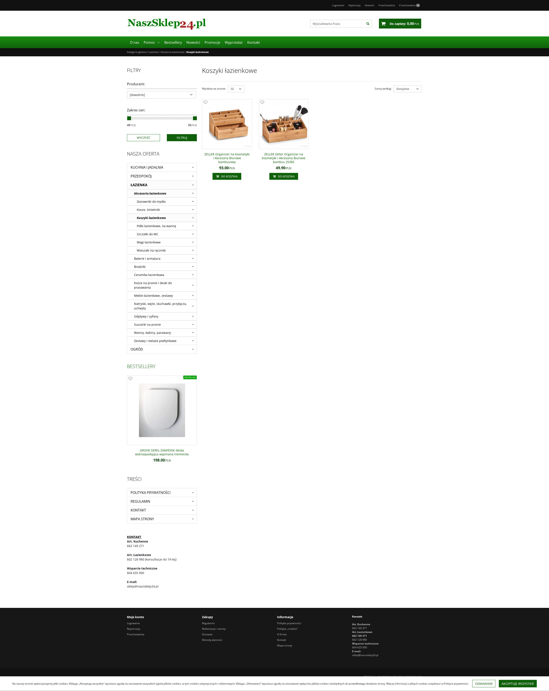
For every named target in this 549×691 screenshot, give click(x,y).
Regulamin (140, 501)
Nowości (193, 42)
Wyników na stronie (214, 88)
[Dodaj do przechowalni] (205, 102)
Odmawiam (484, 684)
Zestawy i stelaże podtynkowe (155, 341)
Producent (136, 84)
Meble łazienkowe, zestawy (153, 296)
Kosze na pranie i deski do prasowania (153, 285)
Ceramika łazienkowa (149, 275)
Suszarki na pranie (147, 324)
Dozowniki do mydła (151, 201)
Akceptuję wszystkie (518, 684)
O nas (134, 42)
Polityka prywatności (150, 492)
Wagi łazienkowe (149, 242)
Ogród (137, 349)
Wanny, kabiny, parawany (152, 333)
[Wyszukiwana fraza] (368, 23)
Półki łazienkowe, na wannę (156, 226)
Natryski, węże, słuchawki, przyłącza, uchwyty (160, 306)
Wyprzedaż (234, 42)
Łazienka (139, 185)
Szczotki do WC (147, 234)
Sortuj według (383, 88)
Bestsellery (173, 42)
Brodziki (140, 267)
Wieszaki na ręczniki (151, 250)
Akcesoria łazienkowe (150, 193)
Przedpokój (141, 176)
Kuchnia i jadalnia (147, 167)
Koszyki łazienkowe (151, 218)
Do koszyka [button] (229, 176)
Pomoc (149, 42)
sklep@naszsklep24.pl (365, 655)
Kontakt (253, 42)
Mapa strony (142, 519)
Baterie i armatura (147, 258)
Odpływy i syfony (146, 316)
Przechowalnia (409, 5)
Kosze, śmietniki (148, 210)
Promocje (212, 42)
